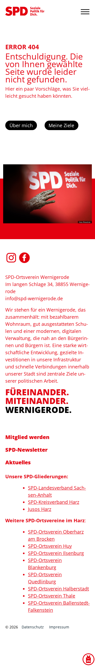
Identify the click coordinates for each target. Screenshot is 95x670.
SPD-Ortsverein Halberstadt (58, 588)
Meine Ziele (61, 125)
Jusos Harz (39, 509)
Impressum (59, 626)
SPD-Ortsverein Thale (51, 596)
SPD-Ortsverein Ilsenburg (56, 553)
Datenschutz (33, 626)
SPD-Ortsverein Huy (50, 546)
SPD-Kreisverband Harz (53, 502)
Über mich (21, 125)
